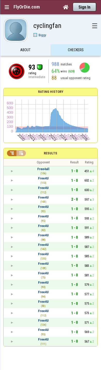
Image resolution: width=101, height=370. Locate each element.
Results (50, 153)
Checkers (76, 50)
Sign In (84, 7)
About (25, 50)
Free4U (43, 178)
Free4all (43, 169)
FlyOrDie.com (26, 7)
